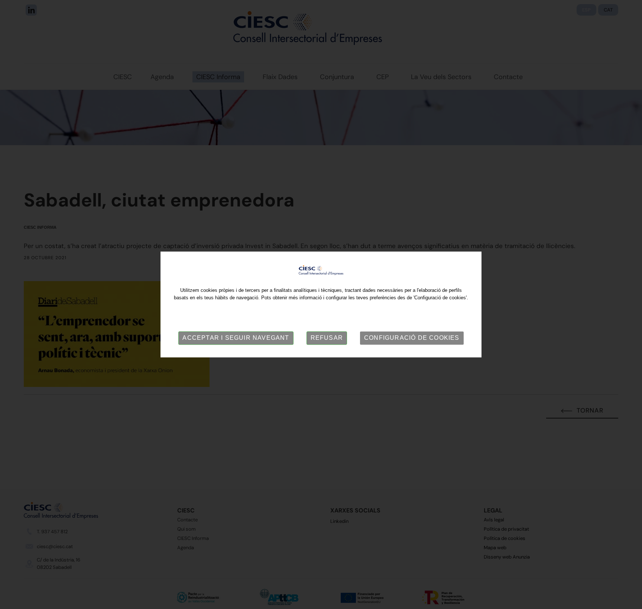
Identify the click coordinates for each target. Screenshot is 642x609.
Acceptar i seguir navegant (235, 338)
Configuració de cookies (412, 338)
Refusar (327, 338)
